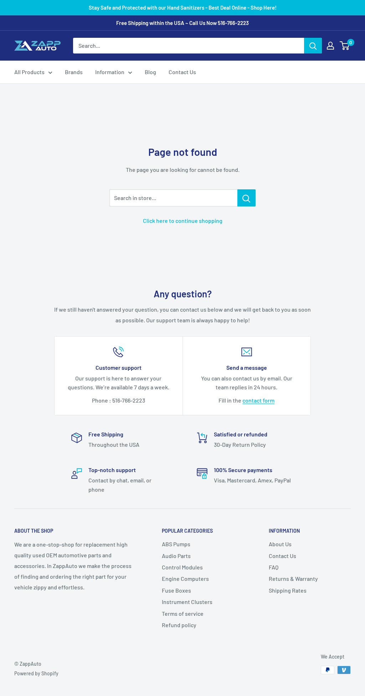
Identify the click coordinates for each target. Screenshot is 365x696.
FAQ (273, 567)
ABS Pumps (176, 544)
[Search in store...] (246, 197)
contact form (258, 400)
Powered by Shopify (36, 673)
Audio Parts (176, 555)
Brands (74, 71)
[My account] (330, 46)
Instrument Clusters (187, 601)
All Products (29, 71)
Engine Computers (185, 578)
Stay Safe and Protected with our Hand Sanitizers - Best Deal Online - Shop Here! (183, 7)
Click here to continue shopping (182, 220)
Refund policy (179, 624)
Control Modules (182, 567)
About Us (280, 544)
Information (109, 71)
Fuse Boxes (176, 590)
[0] (344, 45)
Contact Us (182, 71)
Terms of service (183, 613)
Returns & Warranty (293, 578)
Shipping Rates (288, 590)
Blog (150, 71)
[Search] (313, 45)
